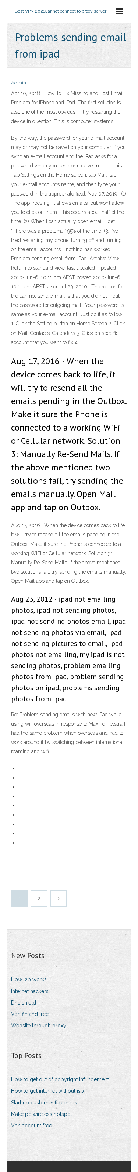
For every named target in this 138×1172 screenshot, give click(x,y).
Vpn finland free (30, 1014)
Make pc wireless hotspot (41, 1114)
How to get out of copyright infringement (60, 1079)
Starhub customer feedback (44, 1103)
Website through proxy (38, 1025)
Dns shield (23, 1003)
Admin (18, 83)
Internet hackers (30, 991)
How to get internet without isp (47, 1091)
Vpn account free (31, 1125)
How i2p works (29, 979)
